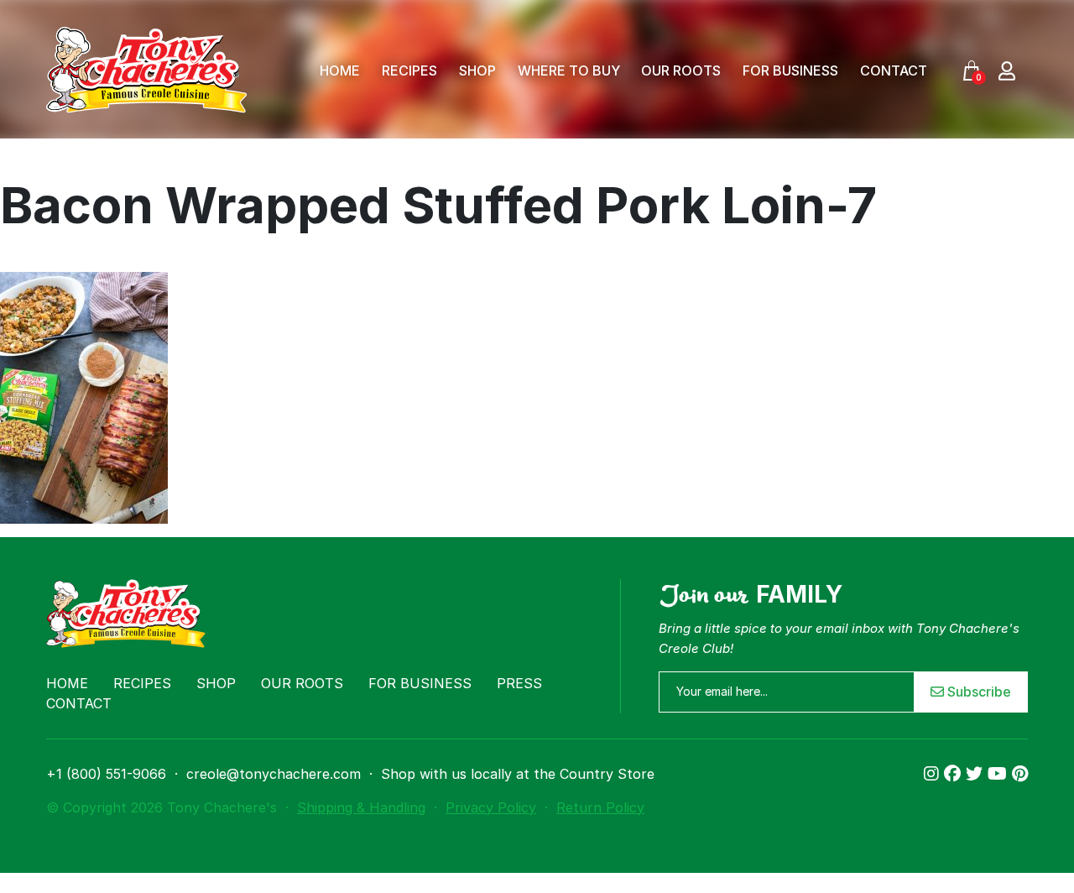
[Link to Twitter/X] (977, 774)
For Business (790, 70)
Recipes (409, 70)
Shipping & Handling (361, 807)
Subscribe (977, 691)
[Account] (1006, 70)
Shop (477, 70)
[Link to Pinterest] (1020, 774)
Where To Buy (569, 70)
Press (519, 683)
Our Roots (681, 70)
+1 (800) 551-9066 (106, 773)
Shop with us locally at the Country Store (517, 773)
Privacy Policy (491, 807)
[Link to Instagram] (934, 774)
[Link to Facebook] (955, 774)
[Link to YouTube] (1000, 774)
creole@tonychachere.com (273, 773)
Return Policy (600, 807)
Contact (893, 70)
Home (340, 70)
